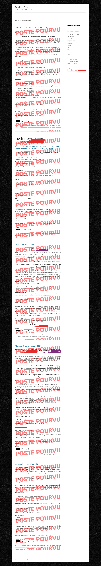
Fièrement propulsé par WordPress (22, 559)
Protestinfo (35, 127)
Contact (74, 14)
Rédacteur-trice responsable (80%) (28, 346)
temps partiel (18, 235)
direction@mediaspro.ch (21, 427)
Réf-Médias (56, 125)
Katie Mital (19, 128)
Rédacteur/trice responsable (32, 454)
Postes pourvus (32, 14)
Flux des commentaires (73, 61)
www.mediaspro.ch (46, 535)
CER (68, 47)
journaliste (46, 233)
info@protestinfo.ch (20, 522)
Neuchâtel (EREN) (71, 40)
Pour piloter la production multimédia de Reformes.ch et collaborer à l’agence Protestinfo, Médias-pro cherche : (38, 147)
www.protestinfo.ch (35, 441)
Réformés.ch (41, 127)
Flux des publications (72, 59)
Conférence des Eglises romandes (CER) (37, 125)
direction (25, 127)
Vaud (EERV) (70, 43)
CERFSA (69, 45)
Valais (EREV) (70, 42)
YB (53, 454)
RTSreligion (46, 127)
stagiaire (27, 547)
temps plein (52, 127)
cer (22, 127)
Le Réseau (66, 14)
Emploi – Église (22, 7)
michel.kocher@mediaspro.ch (22, 530)
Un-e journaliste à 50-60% (25, 245)
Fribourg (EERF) (71, 36)
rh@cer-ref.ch (22, 110)
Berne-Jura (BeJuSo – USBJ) (73, 34)
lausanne (24, 336)
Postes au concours (20, 14)
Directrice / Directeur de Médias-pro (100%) (31, 27)
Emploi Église (48, 336)
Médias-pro (30, 127)
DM (68, 49)
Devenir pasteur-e (57, 14)
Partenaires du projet (44, 14)
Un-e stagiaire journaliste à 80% (27, 464)
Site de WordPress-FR (72, 63)
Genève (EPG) (70, 38)
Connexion (70, 58)
